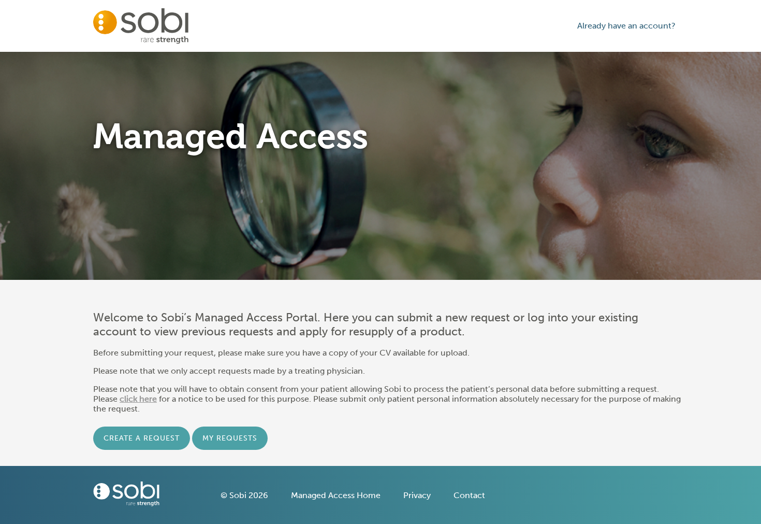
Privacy (417, 495)
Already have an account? (626, 26)
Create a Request (142, 438)
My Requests (229, 438)
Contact (469, 495)
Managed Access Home (335, 495)
